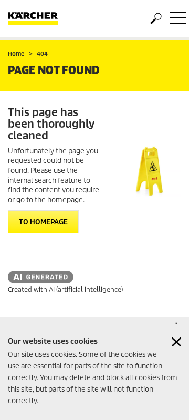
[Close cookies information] (176, 341)
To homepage (43, 222)
